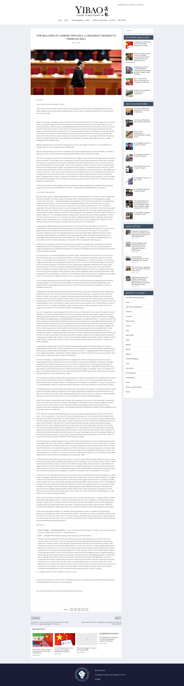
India (127, 330)
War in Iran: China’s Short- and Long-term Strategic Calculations (42, 651)
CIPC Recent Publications (134, 307)
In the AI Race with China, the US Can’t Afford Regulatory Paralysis (64, 649)
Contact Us (133, 5)
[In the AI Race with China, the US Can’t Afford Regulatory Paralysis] (65, 639)
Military (128, 345)
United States (130, 378)
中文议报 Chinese (122, 5)
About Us (141, 5)
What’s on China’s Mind (100, 20)
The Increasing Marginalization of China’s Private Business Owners (140, 258)
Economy (129, 316)
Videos (128, 382)
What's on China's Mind (133, 387)
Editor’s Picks (122, 20)
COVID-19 (112, 20)
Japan (128, 340)
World (128, 392)
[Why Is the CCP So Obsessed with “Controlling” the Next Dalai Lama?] (128, 268)
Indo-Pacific (129, 335)
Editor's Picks (130, 321)
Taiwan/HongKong (77, 20)
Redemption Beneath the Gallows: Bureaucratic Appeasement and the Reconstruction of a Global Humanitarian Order (140, 280)
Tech (127, 363)
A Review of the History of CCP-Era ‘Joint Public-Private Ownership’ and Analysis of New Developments (140, 233)
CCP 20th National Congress (135, 297)
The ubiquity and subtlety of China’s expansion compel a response (108, 639)
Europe (128, 326)
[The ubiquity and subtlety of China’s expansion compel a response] (109, 634)
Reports (128, 354)
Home (60, 20)
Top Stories (129, 368)
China (66, 20)
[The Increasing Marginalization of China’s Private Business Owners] (128, 258)
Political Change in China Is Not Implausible (87, 649)
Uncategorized (131, 373)
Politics (128, 349)
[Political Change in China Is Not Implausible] (87, 639)
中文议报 (97, 679)
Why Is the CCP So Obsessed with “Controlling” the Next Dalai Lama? (140, 268)
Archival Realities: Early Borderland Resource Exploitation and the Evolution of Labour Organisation (139, 246)
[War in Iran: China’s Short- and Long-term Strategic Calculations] (43, 640)
